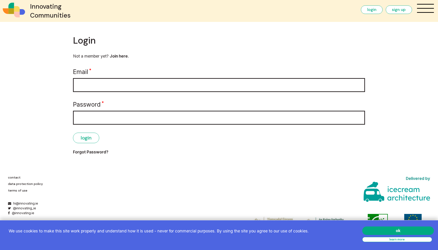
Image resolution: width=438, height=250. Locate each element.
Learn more (397, 239)
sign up (399, 9)
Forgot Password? (90, 152)
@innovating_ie (24, 208)
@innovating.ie (22, 213)
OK (398, 230)
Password (87, 104)
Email (80, 71)
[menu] (425, 8)
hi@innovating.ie (25, 203)
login (371, 9)
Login (86, 137)
